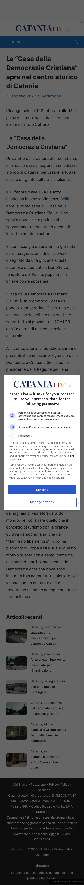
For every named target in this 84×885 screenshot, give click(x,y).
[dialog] (42, 442)
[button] (42, 436)
